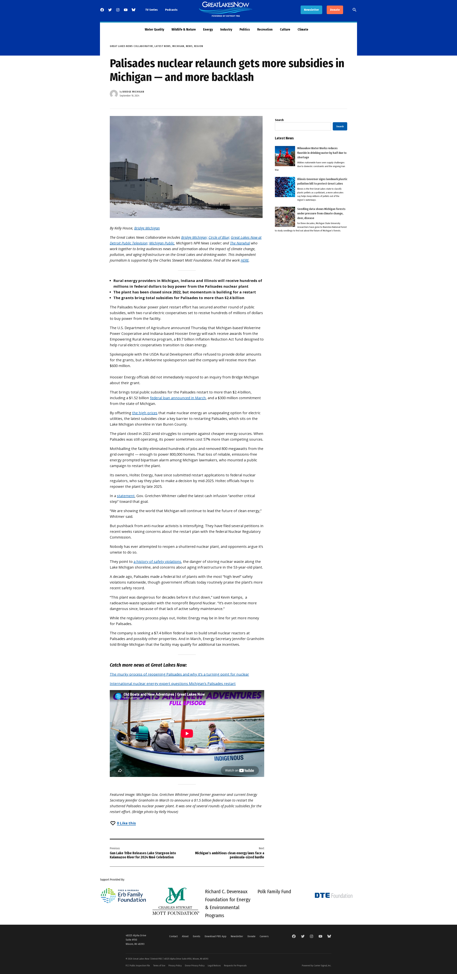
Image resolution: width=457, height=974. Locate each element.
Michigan (178, 46)
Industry (226, 29)
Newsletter (311, 10)
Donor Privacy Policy (195, 965)
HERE (245, 260)
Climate (303, 29)
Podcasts (171, 10)
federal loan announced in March (178, 397)
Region (198, 46)
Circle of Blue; (219, 237)
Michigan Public (161, 243)
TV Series (151, 10)
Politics (245, 29)
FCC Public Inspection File (138, 965)
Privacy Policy (175, 965)
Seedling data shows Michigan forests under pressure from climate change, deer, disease (321, 213)
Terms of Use (159, 965)
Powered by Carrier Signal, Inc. (316, 965)
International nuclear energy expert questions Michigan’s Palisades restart (173, 683)
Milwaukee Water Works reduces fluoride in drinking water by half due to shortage (321, 153)
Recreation (265, 29)
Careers (264, 936)
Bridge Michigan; (194, 237)
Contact (173, 936)
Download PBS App (215, 936)
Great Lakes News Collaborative (131, 46)
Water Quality (154, 29)
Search (279, 120)
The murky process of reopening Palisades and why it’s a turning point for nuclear (179, 674)
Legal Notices (214, 965)
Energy (208, 29)
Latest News (162, 46)
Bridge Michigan (133, 91)
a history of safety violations (157, 561)
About (185, 936)
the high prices (144, 412)
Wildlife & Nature (184, 29)
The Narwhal (240, 243)
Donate (335, 10)
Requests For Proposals (235, 965)
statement (126, 495)
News (189, 46)
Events (196, 936)
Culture (285, 29)
